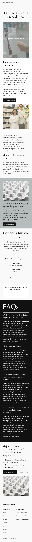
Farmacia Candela (8, 2)
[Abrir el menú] (28, 3)
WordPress (13, 538)
